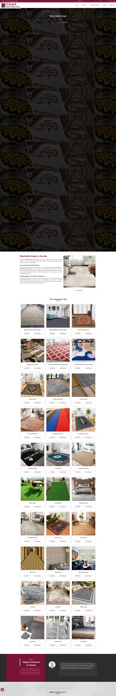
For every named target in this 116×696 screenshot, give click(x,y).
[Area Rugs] (58, 593)
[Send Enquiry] (2, 689)
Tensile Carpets (83, 399)
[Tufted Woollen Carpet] (83, 316)
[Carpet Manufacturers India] (11, 5)
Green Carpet (58, 503)
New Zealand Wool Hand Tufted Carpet (58, 364)
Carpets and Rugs (94, 5)
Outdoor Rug (83, 606)
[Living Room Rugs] (32, 523)
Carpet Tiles (32, 641)
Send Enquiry (79, 290)
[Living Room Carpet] (83, 454)
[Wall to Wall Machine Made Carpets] (58, 316)
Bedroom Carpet (83, 503)
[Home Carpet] (83, 523)
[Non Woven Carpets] (58, 420)
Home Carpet (83, 537)
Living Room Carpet (83, 468)
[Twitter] (109, 1)
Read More (27, 333)
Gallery (104, 5)
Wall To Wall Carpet (83, 572)
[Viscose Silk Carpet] (32, 420)
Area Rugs (58, 606)
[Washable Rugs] (79, 272)
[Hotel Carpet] (32, 558)
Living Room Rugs (32, 537)
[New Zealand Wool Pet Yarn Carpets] (83, 350)
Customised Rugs (32, 468)
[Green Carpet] (58, 489)
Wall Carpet (58, 572)
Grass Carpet (32, 503)
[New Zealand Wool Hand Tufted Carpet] (58, 350)
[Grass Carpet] (32, 489)
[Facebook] (107, 1)
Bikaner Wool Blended (32, 364)
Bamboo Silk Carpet (58, 399)
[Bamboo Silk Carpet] (58, 385)
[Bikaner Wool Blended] (32, 350)
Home (77, 5)
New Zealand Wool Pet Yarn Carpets (83, 364)
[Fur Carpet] (32, 593)
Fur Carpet (32, 606)
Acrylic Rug (58, 468)
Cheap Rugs (83, 641)
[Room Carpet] (58, 523)
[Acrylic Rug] (58, 454)
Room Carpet (58, 537)
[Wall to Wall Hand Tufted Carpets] (32, 316)
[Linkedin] (112, 1)
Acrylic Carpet (32, 399)
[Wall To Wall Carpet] (83, 558)
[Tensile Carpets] (83, 385)
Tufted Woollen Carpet (83, 329)
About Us (84, 5)
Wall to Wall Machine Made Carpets (58, 329)
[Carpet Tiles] (32, 627)
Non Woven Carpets (58, 433)
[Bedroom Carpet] (83, 489)
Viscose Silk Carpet (32, 433)
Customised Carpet (83, 433)
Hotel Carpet (32, 572)
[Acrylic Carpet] (32, 385)
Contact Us (112, 5)
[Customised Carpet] (83, 420)
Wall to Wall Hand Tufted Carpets (32, 329)
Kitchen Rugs (58, 641)
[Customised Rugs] (32, 454)
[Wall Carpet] (58, 558)
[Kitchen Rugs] (58, 627)
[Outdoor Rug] (83, 593)
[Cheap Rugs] (83, 627)
